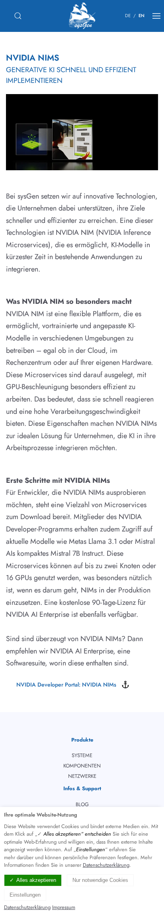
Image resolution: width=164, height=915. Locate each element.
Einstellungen (25, 895)
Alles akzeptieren (36, 880)
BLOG (82, 804)
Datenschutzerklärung (106, 865)
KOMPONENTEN (82, 765)
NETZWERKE (82, 776)
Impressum (63, 907)
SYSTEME (82, 755)
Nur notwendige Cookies (100, 880)
